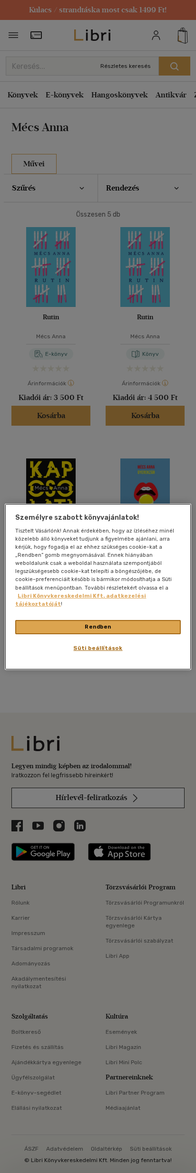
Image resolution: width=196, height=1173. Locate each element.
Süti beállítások (97, 648)
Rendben (98, 626)
